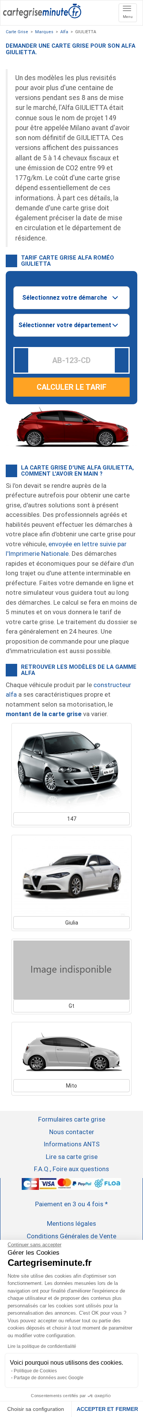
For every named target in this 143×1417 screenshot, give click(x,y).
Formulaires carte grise (71, 1119)
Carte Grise (17, 31)
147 (71, 819)
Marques (44, 31)
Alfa (64, 31)
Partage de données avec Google (49, 1377)
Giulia (71, 923)
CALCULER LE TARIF (71, 387)
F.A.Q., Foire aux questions (71, 1169)
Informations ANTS (71, 1144)
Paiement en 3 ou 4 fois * (71, 1204)
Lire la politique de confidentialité (42, 1346)
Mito (71, 1086)
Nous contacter (71, 1132)
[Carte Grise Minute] (42, 9)
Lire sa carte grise (72, 1156)
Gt (71, 1006)
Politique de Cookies (35, 1370)
